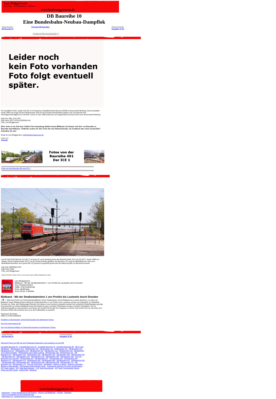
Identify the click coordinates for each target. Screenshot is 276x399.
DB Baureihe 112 (75, 349)
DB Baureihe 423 (27, 358)
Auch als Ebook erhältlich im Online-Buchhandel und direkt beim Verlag (28, 327)
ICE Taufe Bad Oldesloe (25, 368)
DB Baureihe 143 (66, 351)
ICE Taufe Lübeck (7, 368)
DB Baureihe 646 (37, 362)
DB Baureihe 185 (48, 355)
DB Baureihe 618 (78, 360)
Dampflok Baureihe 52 (28, 347)
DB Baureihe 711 (67, 362)
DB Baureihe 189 (63, 355)
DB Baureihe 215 (78, 355)
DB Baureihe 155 (19, 355)
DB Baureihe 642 (23, 362)
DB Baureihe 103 (31, 349)
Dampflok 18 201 (118, 29)
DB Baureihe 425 (56, 358)
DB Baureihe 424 (41, 358)
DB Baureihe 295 (67, 357)
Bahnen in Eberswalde (9, 366)
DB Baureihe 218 (23, 357)
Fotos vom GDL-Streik (9, 370)
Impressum (6, 393)
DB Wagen (5, 349)
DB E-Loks (79, 347)
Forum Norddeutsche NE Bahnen (24, 393)
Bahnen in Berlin (59, 364)
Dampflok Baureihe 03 (9, 347)
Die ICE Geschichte (34, 364)
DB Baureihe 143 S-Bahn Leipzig (31, 353)
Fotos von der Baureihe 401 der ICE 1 (15, 168)
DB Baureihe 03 (7, 29)
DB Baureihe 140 (36, 351)
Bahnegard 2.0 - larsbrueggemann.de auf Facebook (21, 396)
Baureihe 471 (6, 360)
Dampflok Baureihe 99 (65, 347)
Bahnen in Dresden (75, 364)
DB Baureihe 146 (52, 353)
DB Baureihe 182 (34, 355)
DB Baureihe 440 (71, 358)
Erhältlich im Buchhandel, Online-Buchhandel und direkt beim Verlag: (27, 320)
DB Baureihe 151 (66, 353)
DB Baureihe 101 (17, 349)
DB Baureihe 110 (46, 349)
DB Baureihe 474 (19, 360)
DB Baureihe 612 (63, 360)
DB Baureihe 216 (8, 357)
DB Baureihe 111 (60, 349)
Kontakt (60, 393)
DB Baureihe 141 (51, 351)
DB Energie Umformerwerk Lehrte (33, 366)
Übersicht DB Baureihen (40, 27)
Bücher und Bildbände (47, 393)
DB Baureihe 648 (52, 362)
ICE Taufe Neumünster (45, 368)
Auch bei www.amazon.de (11, 324)
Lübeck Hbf (23, 370)
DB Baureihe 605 (48, 360)
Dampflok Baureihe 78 (46, 347)
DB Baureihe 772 (19, 364)
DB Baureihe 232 (37, 357)
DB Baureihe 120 (22, 351)
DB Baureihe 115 (7, 351)
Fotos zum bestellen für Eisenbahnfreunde (18, 395)
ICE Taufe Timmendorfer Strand (67, 368)
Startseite (33, 370)
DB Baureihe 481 (34, 360)
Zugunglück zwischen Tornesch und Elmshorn (64, 366)
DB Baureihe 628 (8, 362)
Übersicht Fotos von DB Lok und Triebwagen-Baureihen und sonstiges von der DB (32, 343)
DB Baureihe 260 (52, 357)
